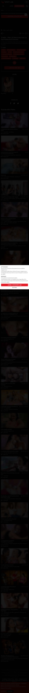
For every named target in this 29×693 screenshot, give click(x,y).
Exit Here (14, 287)
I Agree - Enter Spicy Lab (14, 285)
